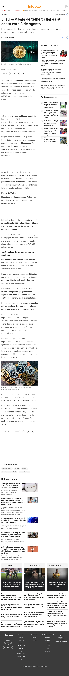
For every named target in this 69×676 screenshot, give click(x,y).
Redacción (34, 637)
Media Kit (47, 651)
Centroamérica (21, 653)
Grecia (57, 10)
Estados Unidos (21, 645)
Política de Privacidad (61, 641)
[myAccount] (66, 6)
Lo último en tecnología (9, 472)
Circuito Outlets (64, 10)
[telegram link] (8, 647)
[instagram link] (11, 643)
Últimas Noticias (21, 656)
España (21, 643)
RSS (21, 659)
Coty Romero (42, 10)
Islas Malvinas (51, 10)
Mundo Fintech (24, 472)
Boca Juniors (14, 10)
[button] (2, 6)
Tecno (3, 14)
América (21, 637)
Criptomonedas (7, 468)
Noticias (24, 468)
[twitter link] (8, 643)
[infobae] (34, 6)
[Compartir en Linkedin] (14, 73)
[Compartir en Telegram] (18, 73)
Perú (21, 651)
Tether (17, 468)
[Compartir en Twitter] (10, 73)
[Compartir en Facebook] (6, 73)
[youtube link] (4, 647)
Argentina (47, 637)
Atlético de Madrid (33, 10)
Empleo (34, 640)
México (21, 648)
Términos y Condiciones (61, 638)
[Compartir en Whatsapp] (3, 73)
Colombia (21, 640)
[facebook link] (4, 643)
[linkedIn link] (11, 647)
